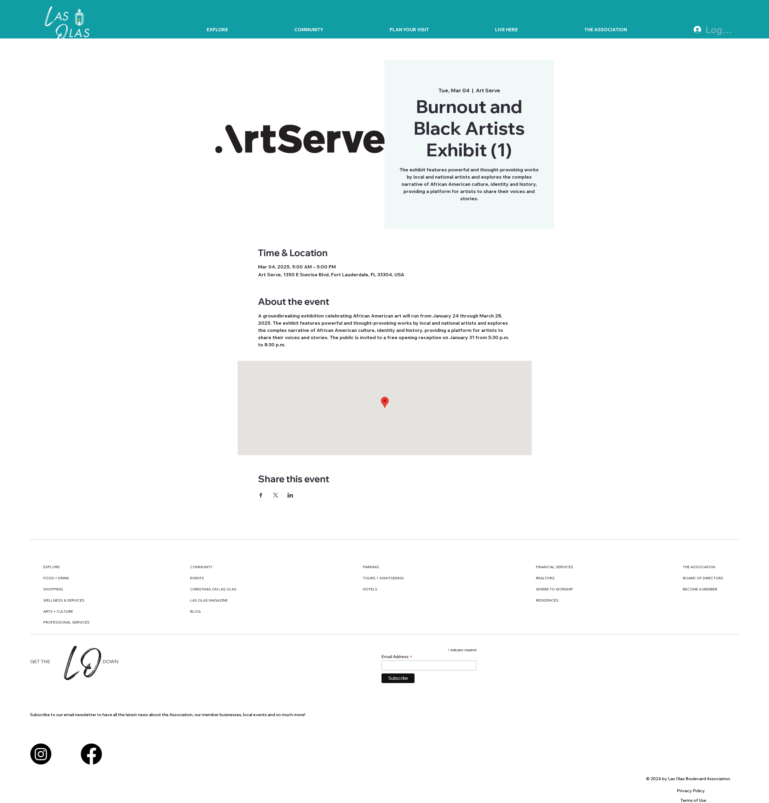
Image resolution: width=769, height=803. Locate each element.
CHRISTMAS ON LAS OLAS (213, 589)
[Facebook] (91, 754)
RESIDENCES (547, 600)
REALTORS (545, 578)
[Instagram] (40, 754)
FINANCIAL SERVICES (554, 567)
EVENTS (197, 578)
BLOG (195, 611)
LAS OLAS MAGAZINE (209, 600)
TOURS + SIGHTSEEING (383, 578)
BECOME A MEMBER (700, 589)
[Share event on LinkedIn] (290, 495)
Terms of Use (693, 800)
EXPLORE (51, 567)
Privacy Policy (691, 790)
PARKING (371, 567)
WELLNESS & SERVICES (63, 600)
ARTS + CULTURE (58, 611)
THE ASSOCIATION (699, 567)
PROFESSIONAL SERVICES (66, 622)
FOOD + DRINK (56, 578)
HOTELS (370, 589)
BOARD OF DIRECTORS (703, 578)
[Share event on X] (275, 495)
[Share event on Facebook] (261, 495)
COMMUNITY (201, 567)
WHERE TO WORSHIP (554, 589)
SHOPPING (53, 589)
